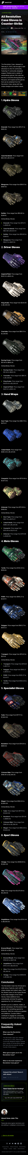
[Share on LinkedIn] (10, 32)
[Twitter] (10, 1143)
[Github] (7, 1143)
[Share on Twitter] (6, 32)
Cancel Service (21, 1148)
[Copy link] (15, 32)
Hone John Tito (19, 28)
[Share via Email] (13, 32)
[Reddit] (21, 1143)
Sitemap (5, 1148)
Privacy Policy (5, 1146)
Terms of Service (14, 1146)
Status (14, 1148)
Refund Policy (22, 1146)
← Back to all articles (7, 1135)
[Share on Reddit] (12, 32)
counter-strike (6, 12)
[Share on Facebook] (8, 32)
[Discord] (12, 1143)
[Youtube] (15, 1143)
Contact (10, 1148)
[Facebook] (18, 1143)
